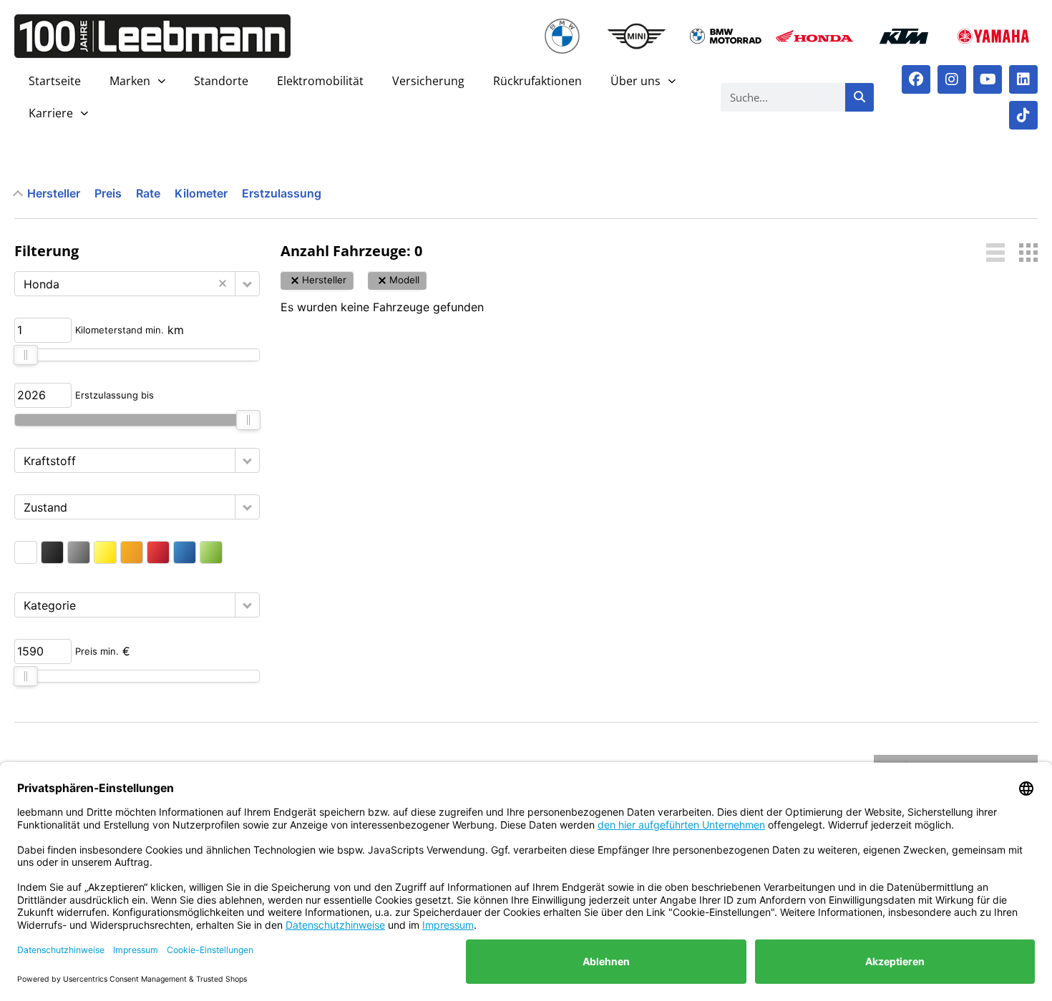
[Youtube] (987, 79)
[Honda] (814, 36)
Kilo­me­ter (201, 193)
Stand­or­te (221, 81)
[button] (247, 283)
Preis (108, 193)
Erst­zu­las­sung (281, 193)
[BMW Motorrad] (725, 36)
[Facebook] (916, 79)
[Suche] (859, 97)
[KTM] (904, 36)
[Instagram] (951, 79)
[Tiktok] (1023, 115)
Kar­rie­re (51, 113)
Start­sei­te (55, 81)
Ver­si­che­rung (428, 81)
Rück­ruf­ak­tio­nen (537, 81)
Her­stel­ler (53, 193)
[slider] (26, 355)
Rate (148, 193)
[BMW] (562, 36)
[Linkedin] (1023, 79)
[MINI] (636, 36)
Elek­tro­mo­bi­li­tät (320, 81)
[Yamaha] (993, 36)
